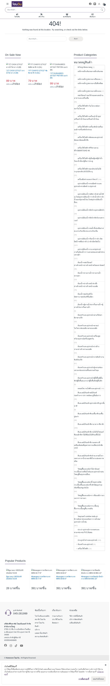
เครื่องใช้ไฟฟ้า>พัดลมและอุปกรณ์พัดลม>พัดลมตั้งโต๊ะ (88, 138)
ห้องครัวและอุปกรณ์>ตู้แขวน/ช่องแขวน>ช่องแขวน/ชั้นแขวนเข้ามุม (88, 369)
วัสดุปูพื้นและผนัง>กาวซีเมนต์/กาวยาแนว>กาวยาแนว (89, 496)
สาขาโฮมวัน (39, 623)
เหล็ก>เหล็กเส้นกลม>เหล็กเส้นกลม (90, 71)
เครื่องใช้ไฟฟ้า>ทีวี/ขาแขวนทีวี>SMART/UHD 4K (86, 149)
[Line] (95, 4)
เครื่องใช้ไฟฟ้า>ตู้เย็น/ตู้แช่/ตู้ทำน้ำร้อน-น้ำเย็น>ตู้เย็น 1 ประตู (88, 159)
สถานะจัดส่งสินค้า (41, 636)
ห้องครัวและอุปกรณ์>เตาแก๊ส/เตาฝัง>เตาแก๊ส (88, 316)
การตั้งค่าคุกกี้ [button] (84, 679)
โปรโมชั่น (17, 16)
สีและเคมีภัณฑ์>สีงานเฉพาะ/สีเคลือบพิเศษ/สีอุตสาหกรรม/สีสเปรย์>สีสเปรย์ (88, 445)
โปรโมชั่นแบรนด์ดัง (42, 616)
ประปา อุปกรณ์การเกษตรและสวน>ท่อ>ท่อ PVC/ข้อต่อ (87, 531)
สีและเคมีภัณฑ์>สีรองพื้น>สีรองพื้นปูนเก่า (88, 415)
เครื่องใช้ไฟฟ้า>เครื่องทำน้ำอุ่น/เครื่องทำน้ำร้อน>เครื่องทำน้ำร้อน (87, 117)
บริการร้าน (41, 16)
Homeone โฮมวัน (12, 658)
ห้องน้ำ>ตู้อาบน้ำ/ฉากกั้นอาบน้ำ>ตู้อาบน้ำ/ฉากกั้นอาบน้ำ (88, 306)
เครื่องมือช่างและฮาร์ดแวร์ (87, 179)
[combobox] (52, 9)
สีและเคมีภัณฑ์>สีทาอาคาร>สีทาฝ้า (91, 424)
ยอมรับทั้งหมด (98, 679)
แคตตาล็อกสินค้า (41, 633)
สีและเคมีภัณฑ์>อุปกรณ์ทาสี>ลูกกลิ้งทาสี (89, 404)
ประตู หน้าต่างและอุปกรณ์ (87, 540)
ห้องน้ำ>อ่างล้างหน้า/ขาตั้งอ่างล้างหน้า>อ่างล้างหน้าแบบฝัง (86, 285)
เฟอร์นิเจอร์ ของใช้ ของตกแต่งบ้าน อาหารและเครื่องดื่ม (88, 96)
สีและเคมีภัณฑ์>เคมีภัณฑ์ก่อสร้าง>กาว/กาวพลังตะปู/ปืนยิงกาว (87, 394)
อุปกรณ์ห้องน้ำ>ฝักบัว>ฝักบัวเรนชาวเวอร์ (89, 219)
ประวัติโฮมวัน (57, 619)
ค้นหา (102, 9)
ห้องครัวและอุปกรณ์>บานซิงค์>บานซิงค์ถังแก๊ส (89, 358)
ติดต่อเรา (55, 623)
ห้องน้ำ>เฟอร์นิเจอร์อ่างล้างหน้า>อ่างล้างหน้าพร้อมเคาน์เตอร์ (89, 264)
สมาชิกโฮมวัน (67, 16)
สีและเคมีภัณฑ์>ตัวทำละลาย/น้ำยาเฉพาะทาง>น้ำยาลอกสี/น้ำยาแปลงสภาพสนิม (89, 458)
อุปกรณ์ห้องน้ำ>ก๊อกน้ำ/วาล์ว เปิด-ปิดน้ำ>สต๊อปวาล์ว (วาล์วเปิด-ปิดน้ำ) (88, 240)
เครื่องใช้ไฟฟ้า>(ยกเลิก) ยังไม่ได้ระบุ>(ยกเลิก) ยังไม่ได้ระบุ (87, 170)
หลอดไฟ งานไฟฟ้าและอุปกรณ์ (89, 388)
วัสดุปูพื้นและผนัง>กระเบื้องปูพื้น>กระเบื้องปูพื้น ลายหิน (86, 507)
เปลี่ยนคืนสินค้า (75, 623)
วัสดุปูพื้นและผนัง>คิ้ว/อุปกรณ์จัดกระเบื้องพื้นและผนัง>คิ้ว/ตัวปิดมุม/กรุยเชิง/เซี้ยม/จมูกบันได (88, 484)
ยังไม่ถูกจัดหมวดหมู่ (85, 67)
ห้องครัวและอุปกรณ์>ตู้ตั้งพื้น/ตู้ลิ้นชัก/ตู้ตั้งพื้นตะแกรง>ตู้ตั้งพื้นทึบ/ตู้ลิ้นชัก (88, 379)
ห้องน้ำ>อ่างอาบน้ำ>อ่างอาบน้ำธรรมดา (87, 274)
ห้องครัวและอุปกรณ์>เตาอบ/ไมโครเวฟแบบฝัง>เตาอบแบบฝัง (86, 327)
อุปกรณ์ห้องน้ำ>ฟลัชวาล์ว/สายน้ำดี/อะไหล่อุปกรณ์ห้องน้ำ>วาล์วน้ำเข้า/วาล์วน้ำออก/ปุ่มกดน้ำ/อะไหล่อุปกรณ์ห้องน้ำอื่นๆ (89, 198)
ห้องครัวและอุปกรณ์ (85, 544)
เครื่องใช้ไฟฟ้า (83, 548)
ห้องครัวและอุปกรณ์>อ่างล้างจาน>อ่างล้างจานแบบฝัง (86, 348)
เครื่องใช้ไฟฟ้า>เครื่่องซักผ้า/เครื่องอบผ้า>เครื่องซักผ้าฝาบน (88, 128)
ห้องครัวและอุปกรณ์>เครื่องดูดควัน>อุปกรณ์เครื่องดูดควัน (87, 337)
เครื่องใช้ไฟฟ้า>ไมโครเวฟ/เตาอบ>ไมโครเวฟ (87, 107)
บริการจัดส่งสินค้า (76, 619)
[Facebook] (90, 4)
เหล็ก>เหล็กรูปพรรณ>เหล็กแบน (89, 91)
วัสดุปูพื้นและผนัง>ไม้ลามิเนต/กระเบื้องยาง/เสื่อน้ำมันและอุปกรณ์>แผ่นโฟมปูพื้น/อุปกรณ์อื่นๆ (89, 471)
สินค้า (37, 626)
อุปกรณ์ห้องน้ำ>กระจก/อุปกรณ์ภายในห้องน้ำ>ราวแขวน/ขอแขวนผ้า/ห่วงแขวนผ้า (89, 252)
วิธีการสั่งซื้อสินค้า (76, 616)
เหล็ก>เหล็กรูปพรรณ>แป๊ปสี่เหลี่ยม (90, 83)
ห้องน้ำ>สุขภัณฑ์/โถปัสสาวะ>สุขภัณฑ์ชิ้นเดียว (83, 295)
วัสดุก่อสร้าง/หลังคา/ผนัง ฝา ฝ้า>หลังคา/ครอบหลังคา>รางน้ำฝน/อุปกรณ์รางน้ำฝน (87, 519)
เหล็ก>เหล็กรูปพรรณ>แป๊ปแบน (89, 79)
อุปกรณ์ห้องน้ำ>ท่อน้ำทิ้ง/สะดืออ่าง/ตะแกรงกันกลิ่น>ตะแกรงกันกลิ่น (89, 229)
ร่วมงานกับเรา (57, 616)
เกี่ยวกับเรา (93, 16)
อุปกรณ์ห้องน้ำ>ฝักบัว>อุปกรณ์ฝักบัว (91, 210)
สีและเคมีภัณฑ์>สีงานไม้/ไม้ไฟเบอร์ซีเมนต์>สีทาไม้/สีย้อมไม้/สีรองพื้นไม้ (89, 433)
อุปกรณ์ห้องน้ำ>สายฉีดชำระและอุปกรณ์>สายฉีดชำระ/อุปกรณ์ (88, 185)
